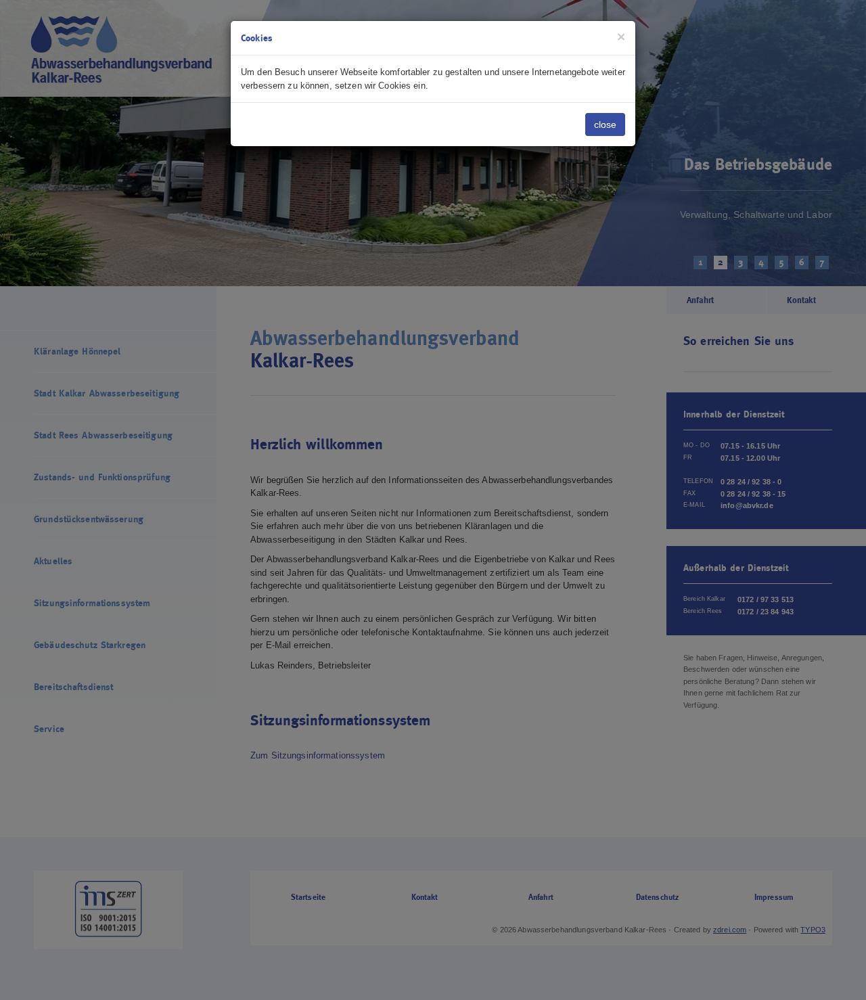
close (605, 124)
